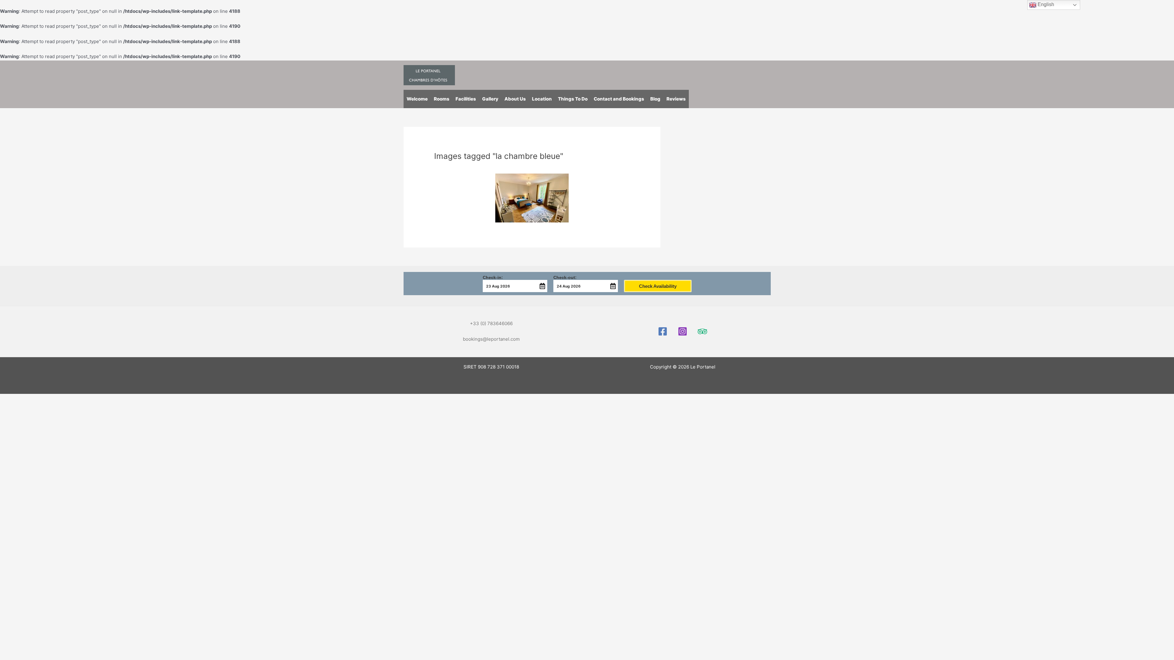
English (1045, 4)
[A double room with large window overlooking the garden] (532, 198)
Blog (655, 99)
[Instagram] (682, 331)
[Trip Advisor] (702, 331)
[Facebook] (662, 331)
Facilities (466, 99)
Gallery (490, 99)
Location (542, 99)
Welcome (417, 99)
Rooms (441, 99)
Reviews (676, 99)
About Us (515, 99)
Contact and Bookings (619, 99)
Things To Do (573, 99)
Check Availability (658, 286)
